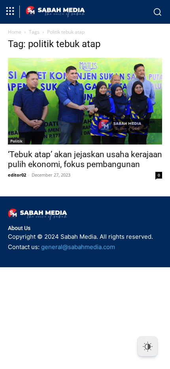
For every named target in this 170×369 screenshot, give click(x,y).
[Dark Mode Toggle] (147, 346)
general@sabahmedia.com (78, 247)
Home (14, 32)
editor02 (17, 175)
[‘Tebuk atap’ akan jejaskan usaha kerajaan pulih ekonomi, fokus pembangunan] (85, 101)
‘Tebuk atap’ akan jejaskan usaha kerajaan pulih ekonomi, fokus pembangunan (85, 159)
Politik (16, 141)
